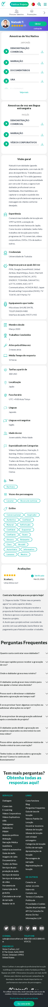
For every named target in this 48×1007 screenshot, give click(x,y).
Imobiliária (7, 846)
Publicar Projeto (19, 4)
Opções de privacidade (36, 907)
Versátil (21, 544)
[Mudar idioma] (33, 4)
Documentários (9, 860)
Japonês (25, 42)
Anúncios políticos (10, 835)
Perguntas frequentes (35, 808)
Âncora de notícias (28, 501)
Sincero (10, 539)
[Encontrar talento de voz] (39, 4)
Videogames (7, 824)
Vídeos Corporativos (11, 813)
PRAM (5, 831)
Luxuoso (10, 554)
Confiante (11, 535)
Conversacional (14, 515)
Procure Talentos (16, 14)
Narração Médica (10, 842)
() (25, 25)
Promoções (32, 14)
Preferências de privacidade (24, 998)
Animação (6, 838)
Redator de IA (8, 903)
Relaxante (24, 539)
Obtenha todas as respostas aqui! (24, 780)
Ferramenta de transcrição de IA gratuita (9, 889)
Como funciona (32, 800)
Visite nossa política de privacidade (27, 994)
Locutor (10, 501)
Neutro (24, 554)
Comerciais (7, 806)
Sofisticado (25, 525)
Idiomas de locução (34, 829)
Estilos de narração (34, 847)
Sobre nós (30, 889)
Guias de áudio (8, 853)
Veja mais (24, 92)
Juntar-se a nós (32, 886)
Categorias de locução (35, 844)
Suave (25, 535)
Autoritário (12, 549)
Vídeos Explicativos (11, 817)
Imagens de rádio (9, 856)
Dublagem (6, 800)
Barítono (11, 487)
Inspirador (32, 515)
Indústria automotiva (11, 849)
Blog (28, 804)
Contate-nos (31, 893)
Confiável (26, 520)
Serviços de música (10, 875)
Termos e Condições (34, 896)
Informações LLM (33, 918)
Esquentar (26, 530)
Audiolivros (7, 828)
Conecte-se (31, 882)
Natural (10, 525)
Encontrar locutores (34, 826)
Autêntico (11, 520)
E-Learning (7, 810)
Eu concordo (24, 1003)
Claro (9, 544)
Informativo (29, 549)
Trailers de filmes (9, 864)
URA (4, 820)
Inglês (25, 114)
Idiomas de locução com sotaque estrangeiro (34, 836)
